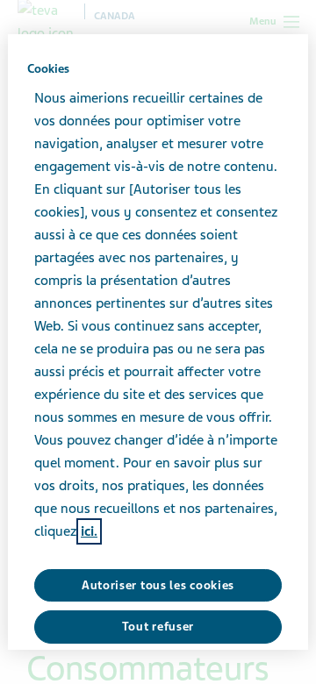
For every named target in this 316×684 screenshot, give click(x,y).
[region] (158, 342)
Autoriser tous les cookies (158, 585)
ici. (89, 531)
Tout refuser (158, 626)
